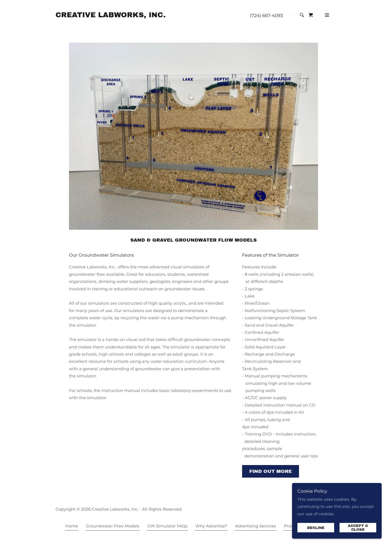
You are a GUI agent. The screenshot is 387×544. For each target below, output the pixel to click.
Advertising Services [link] (255, 526)
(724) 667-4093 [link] (266, 15)
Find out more (270, 471)
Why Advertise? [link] (211, 526)
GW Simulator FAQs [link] (167, 526)
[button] (326, 15)
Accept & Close (358, 527)
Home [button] (71, 526)
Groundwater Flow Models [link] (112, 526)
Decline (316, 528)
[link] (111, 15)
